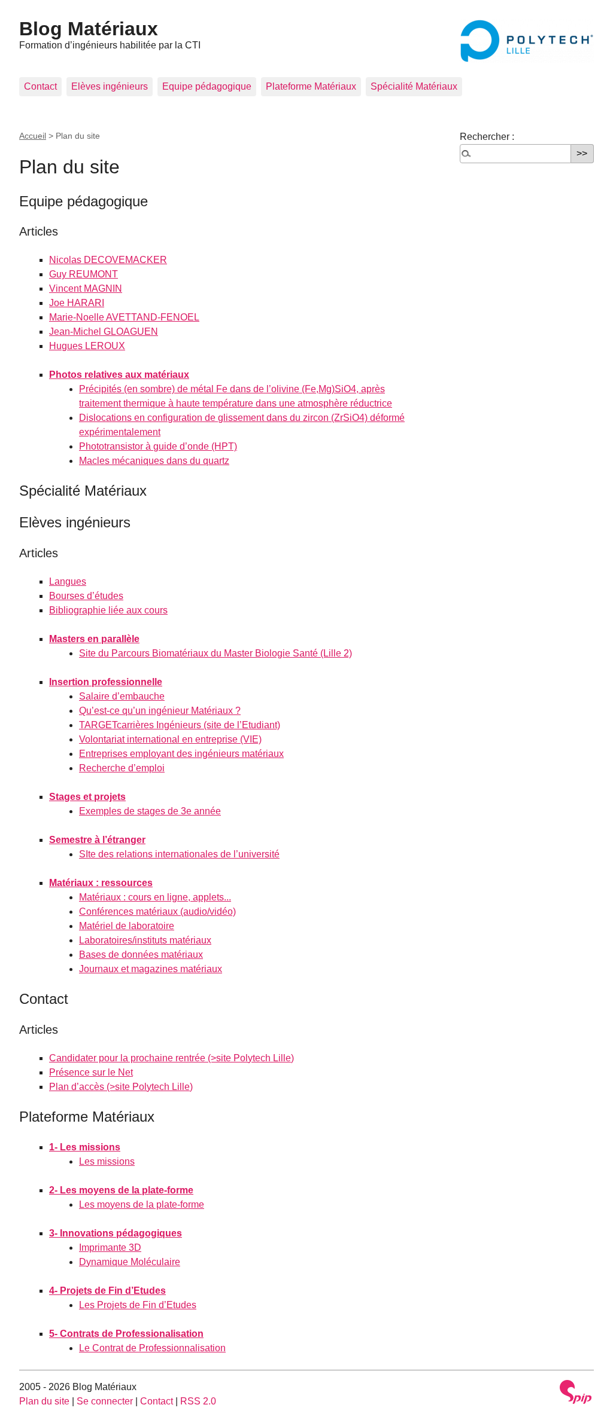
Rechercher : (487, 137)
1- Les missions (84, 1147)
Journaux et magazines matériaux (150, 969)
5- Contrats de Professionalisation (126, 1334)
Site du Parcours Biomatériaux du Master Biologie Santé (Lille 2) (215, 653)
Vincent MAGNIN (85, 288)
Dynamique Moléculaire (129, 1262)
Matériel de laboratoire (126, 926)
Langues (67, 581)
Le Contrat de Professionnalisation (152, 1348)
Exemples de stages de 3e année (150, 811)
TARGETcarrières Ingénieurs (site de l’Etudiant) (179, 725)
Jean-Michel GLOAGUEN (103, 331)
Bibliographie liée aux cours (108, 610)
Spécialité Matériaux (414, 86)
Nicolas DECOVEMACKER (108, 260)
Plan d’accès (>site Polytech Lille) (121, 1087)
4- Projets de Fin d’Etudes (107, 1290)
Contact (40, 86)
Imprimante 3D (110, 1247)
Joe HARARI (76, 303)
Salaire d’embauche (122, 696)
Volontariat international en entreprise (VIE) (170, 739)
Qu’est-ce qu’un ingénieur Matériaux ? (160, 711)
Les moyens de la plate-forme (141, 1204)
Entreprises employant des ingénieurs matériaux (181, 754)
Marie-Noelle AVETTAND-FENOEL (124, 317)
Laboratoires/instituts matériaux (145, 940)
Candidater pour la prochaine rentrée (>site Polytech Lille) (171, 1058)
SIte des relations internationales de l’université (179, 854)
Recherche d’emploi (122, 768)
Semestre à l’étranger (97, 840)
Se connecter (105, 1401)
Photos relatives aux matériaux (119, 375)
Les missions (107, 1161)
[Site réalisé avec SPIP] (576, 1392)
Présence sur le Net (91, 1072)
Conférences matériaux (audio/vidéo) (157, 911)
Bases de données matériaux (141, 954)
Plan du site (44, 1401)
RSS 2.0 (198, 1401)
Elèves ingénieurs (109, 86)
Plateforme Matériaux (311, 86)
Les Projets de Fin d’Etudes (137, 1305)
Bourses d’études (86, 596)
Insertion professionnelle (105, 682)
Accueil (32, 136)
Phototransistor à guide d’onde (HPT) (158, 446)
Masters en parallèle (94, 639)
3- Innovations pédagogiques (115, 1233)
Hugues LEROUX (87, 346)
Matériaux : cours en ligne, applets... (155, 897)
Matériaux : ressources (101, 883)
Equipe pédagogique (206, 86)
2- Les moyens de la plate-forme (121, 1190)
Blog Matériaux (88, 28)
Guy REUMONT (83, 274)
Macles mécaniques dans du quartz (154, 461)
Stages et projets (87, 797)
